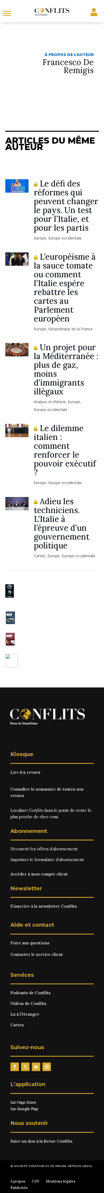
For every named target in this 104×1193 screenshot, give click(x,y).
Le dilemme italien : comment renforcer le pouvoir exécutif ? (65, 450)
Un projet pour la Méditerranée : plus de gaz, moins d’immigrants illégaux (66, 369)
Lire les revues (25, 772)
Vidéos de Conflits (28, 1003)
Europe (40, 238)
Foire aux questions (29, 942)
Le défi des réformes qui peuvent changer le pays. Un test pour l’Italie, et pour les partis (66, 205)
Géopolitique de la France (70, 328)
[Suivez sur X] (25, 1067)
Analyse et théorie (50, 401)
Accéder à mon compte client (39, 874)
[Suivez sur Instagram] (46, 1067)
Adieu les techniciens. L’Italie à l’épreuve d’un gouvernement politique (61, 523)
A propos (17, 1181)
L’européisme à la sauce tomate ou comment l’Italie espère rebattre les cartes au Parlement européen (65, 288)
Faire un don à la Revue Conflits (41, 1141)
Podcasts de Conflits (30, 992)
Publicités (19, 1187)
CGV (35, 1181)
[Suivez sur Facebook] (14, 1067)
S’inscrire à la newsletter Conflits (43, 906)
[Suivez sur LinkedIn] (36, 1067)
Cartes (39, 555)
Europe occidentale (65, 238)
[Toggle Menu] (7, 13)
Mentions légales (60, 1181)
